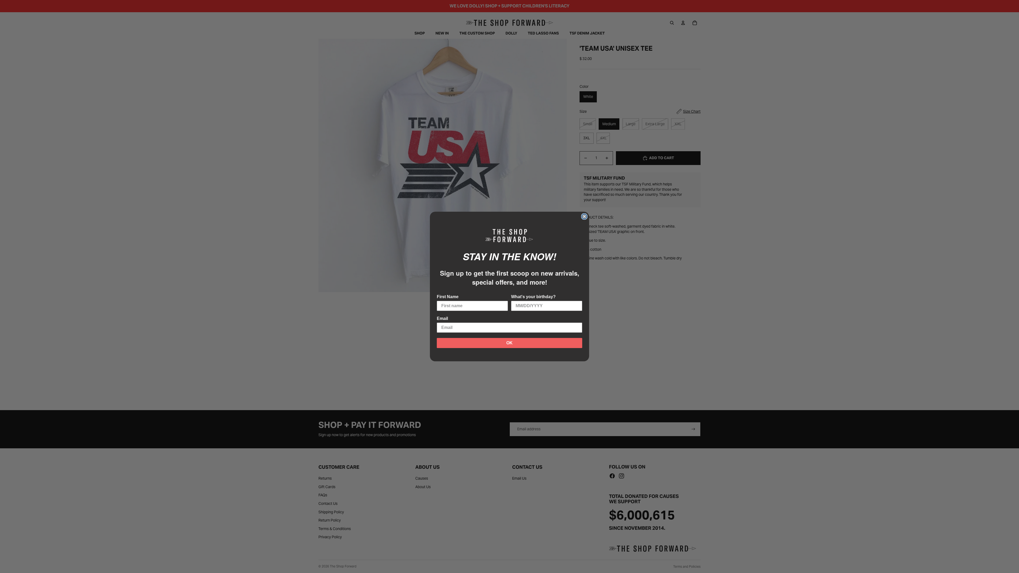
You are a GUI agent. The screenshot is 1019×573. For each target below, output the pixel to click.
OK (509, 343)
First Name (448, 296)
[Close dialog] (584, 216)
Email (442, 318)
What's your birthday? (533, 296)
